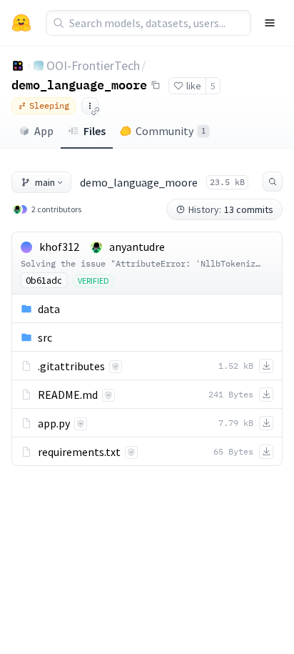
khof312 (59, 246)
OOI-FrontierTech (93, 65)
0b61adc (44, 280)
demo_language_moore (79, 84)
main (45, 182)
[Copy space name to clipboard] (155, 85)
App (44, 131)
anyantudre (137, 246)
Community (171, 131)
